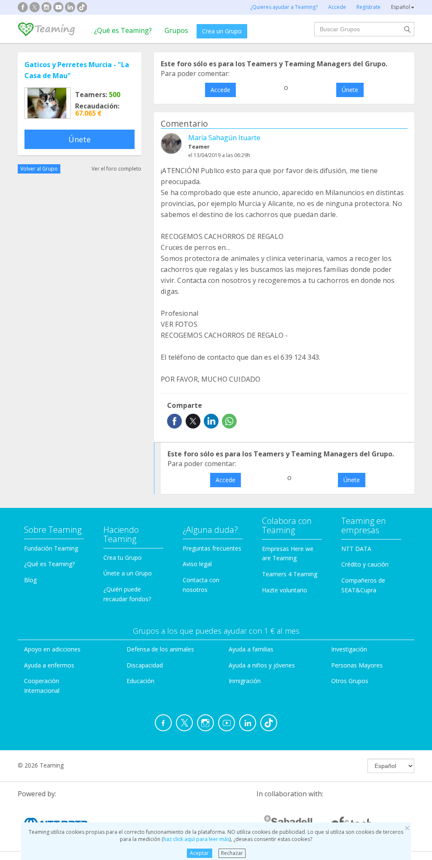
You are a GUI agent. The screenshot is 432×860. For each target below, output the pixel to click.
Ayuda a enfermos (49, 665)
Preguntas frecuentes (212, 548)
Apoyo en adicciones (52, 649)
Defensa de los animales (160, 649)
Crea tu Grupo (122, 557)
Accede (220, 90)
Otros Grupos (349, 681)
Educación (140, 681)
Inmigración (245, 681)
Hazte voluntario (284, 590)
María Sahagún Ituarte (224, 137)
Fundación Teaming (51, 548)
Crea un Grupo (222, 31)
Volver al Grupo (39, 168)
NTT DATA (356, 549)
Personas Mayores (357, 665)
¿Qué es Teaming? (123, 30)
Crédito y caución (365, 564)
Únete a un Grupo (127, 573)
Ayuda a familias (251, 649)
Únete (79, 139)
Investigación (349, 649)
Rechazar (232, 853)
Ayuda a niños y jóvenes (262, 665)
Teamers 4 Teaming (289, 574)
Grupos (176, 30)
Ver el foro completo (116, 168)
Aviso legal (197, 564)
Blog (30, 580)
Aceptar (199, 853)
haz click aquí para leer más (196, 839)
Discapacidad (145, 665)
